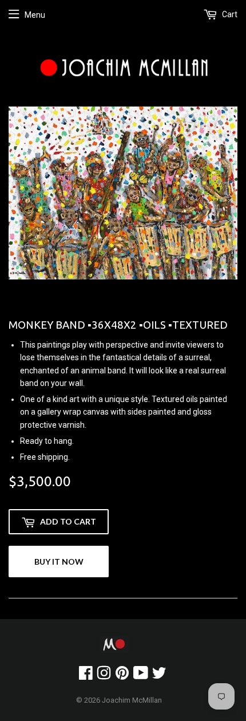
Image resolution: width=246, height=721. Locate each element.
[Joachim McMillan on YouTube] (140, 675)
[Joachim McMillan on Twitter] (159, 675)
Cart (228, 14)
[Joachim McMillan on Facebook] (85, 675)
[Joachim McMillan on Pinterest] (122, 675)
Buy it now (59, 561)
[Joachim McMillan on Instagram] (104, 675)
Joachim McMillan (132, 700)
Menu (35, 14)
